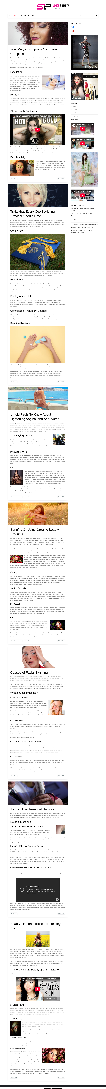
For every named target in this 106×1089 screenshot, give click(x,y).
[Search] (96, 16)
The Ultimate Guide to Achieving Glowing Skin (82, 227)
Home (10, 15)
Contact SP (31, 15)
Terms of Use (74, 119)
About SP (23, 15)
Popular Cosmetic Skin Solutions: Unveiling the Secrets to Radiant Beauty (82, 231)
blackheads (44, 64)
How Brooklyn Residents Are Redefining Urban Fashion (84, 224)
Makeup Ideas (74, 112)
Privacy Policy (74, 116)
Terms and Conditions (57, 1088)
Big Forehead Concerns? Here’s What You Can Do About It (83, 209)
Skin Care (16, 15)
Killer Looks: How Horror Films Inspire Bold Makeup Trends (83, 214)
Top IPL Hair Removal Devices (32, 809)
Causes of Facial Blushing (29, 672)
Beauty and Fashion (17, 496)
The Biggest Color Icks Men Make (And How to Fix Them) (83, 220)
